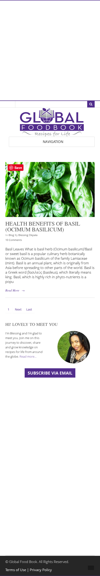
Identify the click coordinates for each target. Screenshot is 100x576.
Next (18, 309)
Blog (11, 235)
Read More (12, 290)
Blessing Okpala (27, 235)
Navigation (53, 141)
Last (29, 309)
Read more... (28, 356)
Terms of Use (16, 570)
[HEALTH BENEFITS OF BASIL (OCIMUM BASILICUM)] (49, 214)
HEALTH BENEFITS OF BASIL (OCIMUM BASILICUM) (42, 226)
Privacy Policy (41, 570)
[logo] (52, 134)
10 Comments (13, 240)
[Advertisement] (50, 50)
